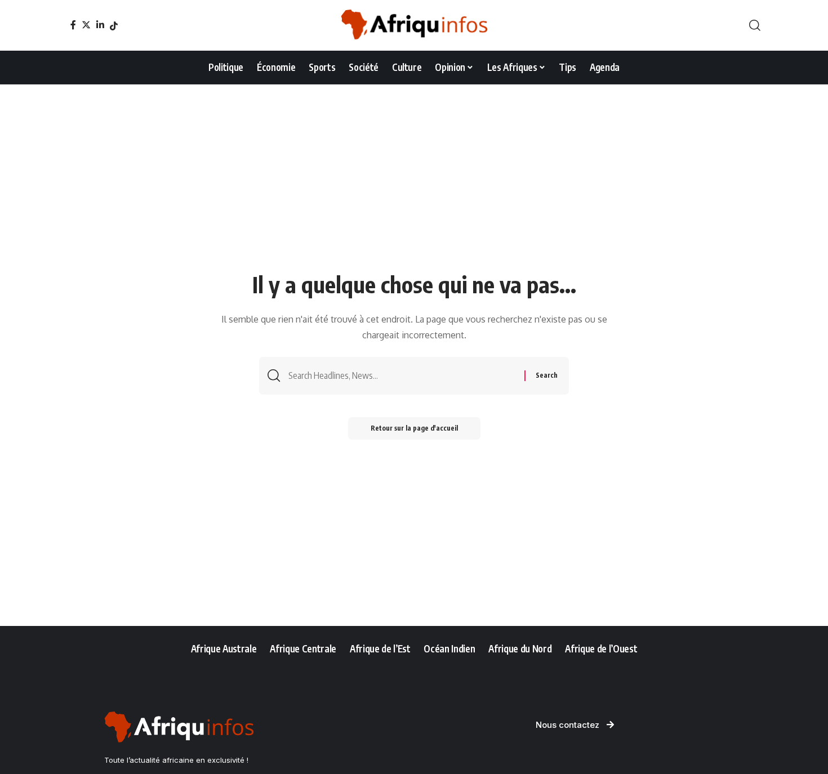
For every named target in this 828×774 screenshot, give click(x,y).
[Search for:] (402, 376)
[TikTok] (114, 25)
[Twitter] (86, 24)
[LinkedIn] (100, 24)
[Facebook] (73, 24)
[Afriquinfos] (414, 25)
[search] (754, 25)
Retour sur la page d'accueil (414, 428)
